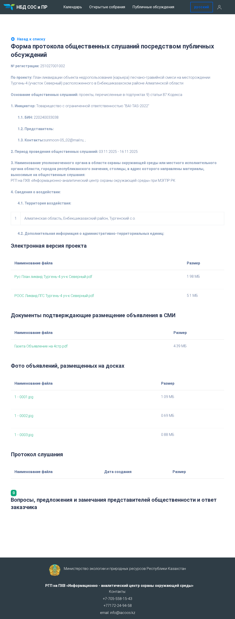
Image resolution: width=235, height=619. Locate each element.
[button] (219, 7)
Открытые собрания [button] (107, 7)
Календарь (72, 7)
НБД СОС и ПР (32, 7)
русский (201, 7)
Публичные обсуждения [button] (153, 7)
